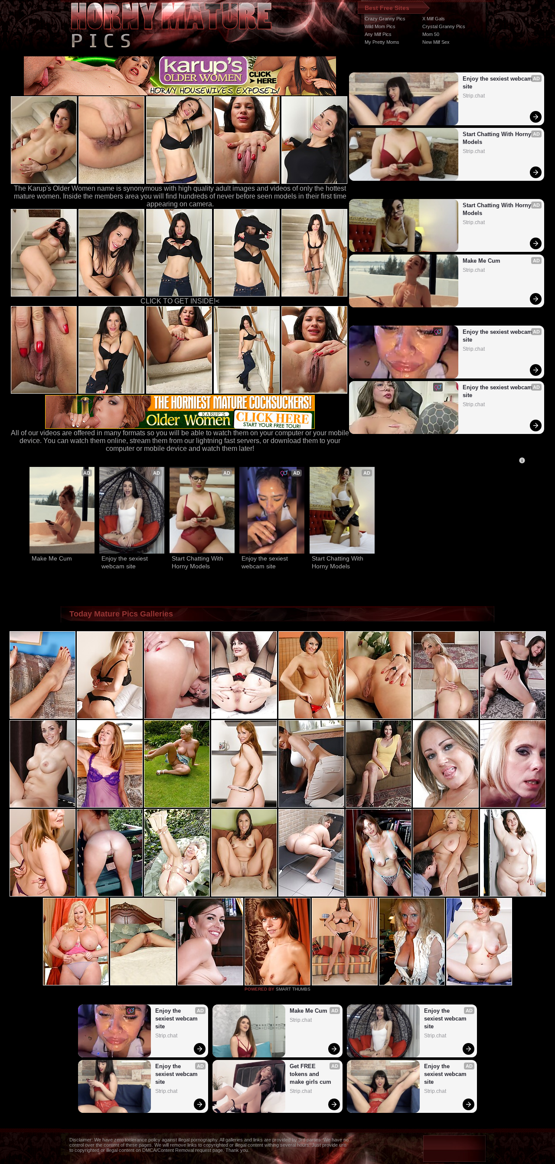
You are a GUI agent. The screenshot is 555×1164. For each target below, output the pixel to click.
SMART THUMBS (293, 989)
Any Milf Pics (378, 34)
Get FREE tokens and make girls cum (310, 1074)
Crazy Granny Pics (385, 18)
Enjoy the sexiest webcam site (498, 82)
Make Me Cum (481, 261)
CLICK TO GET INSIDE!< (179, 301)
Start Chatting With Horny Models (498, 138)
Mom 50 (430, 34)
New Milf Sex (436, 42)
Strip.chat (474, 96)
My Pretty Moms (382, 42)
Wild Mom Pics (380, 26)
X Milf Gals (433, 18)
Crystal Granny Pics (443, 26)
